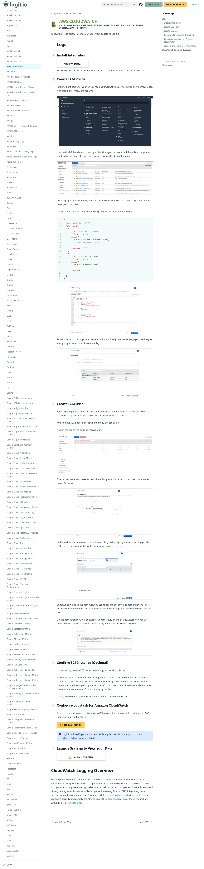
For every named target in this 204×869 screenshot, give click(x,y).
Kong (9, 840)
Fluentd (10, 362)
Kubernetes (12, 845)
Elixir (9, 305)
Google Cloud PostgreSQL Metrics (22, 532)
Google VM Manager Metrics (20, 743)
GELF (9, 372)
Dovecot (10, 290)
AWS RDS (11, 115)
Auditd (10, 41)
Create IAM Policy (172, 27)
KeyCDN (10, 830)
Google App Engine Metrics (19, 413)
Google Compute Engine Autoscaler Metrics (23, 599)
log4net (10, 856)
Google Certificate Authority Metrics (19, 446)
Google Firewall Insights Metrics (22, 654)
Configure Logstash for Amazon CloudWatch (178, 40)
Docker (10, 285)
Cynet (9, 259)
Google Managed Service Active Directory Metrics (21, 686)
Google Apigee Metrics (17, 408)
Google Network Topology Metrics (22, 709)
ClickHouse (12, 244)
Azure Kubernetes (15, 162)
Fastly (9, 336)
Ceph (9, 218)
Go (8, 387)
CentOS (10, 213)
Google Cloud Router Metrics (20, 538)
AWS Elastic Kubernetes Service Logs (21, 93)
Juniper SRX (12, 815)
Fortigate (11, 367)
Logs (164, 18)
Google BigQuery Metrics (18, 439)
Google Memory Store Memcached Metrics (23, 695)
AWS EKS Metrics (14, 82)
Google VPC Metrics (16, 748)
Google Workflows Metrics (19, 753)
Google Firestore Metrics (18, 649)
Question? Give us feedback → (173, 61)
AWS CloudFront (14, 56)
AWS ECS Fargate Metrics (18, 76)
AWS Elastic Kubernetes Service (21, 87)
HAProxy (10, 758)
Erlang (10, 310)
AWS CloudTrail (14, 61)
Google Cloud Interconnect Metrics (23, 507)
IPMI (9, 784)
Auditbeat (11, 35)
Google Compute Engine (18, 592)
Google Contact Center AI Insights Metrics (22, 607)
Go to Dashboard (71, 725)
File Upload (12, 341)
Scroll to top (166, 69)
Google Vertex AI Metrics (18, 738)
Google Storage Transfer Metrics (22, 733)
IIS (8, 779)
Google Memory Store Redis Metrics (19, 703)
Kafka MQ (11, 825)
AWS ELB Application (16, 100)
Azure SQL (11, 177)
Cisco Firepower (14, 233)
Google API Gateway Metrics (20, 403)
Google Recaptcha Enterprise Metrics (20, 721)
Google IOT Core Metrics (18, 664)
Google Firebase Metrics (18, 644)
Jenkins (10, 794)
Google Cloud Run (15, 543)
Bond (9, 192)
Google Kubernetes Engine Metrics (23, 675)
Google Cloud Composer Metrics (22, 468)
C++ (8, 208)
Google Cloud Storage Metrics (20, 558)
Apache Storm (13, 15)
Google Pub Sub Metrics (18, 714)
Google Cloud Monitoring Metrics (22, 522)
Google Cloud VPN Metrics (19, 579)
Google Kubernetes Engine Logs (21, 670)
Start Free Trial (175, 4)
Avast (9, 46)
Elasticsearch (13, 300)
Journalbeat (12, 799)
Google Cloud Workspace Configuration (18, 585)
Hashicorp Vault (14, 763)
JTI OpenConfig (14, 810)
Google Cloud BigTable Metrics (21, 463)
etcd (9, 321)
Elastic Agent (13, 295)
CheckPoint (12, 223)
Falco (9, 331)
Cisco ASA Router (14, 228)
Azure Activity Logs (15, 141)
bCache (10, 182)
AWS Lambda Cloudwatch (18, 110)
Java (8, 789)
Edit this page (167, 65)
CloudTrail (122, 795)
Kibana (10, 835)
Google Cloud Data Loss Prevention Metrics (23, 475)
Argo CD (10, 30)
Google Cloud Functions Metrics (21, 486)
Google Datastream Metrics (19, 634)
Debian (10, 264)
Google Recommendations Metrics (23, 727)
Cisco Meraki (12, 239)
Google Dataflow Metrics (18, 613)
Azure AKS (11, 146)
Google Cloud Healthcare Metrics (22, 497)
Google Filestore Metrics (18, 639)
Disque (10, 274)
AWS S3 (10, 120)
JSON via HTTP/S (14, 804)
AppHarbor (12, 25)
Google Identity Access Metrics (21, 659)
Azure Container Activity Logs (20, 151)
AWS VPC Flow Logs (15, 131)
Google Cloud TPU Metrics (19, 568)
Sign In (194, 4)
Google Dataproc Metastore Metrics (23, 618)
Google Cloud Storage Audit (19, 553)
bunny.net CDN (14, 197)
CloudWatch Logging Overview (177, 50)
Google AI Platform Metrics (19, 398)
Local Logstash (13, 851)
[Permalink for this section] (68, 44)
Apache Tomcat (14, 20)
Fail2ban (11, 326)
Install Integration (172, 23)
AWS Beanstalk (13, 51)
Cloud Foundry (13, 249)
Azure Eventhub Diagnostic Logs (22, 156)
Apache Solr (12, 10)
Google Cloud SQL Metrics (19, 548)
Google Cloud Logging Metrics (21, 517)
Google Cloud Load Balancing (20, 512)
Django (10, 280)
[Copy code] (149, 220)
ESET (9, 315)
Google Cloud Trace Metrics (19, 574)
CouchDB (11, 254)
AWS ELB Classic (14, 105)
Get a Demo (153, 4)
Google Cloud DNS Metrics (19, 481)
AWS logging (74, 802)
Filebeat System (14, 351)
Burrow (10, 203)
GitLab (10, 382)
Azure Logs (12, 167)
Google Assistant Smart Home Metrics (20, 420)
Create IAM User (171, 31)
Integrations (57, 13)
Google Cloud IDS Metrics (18, 502)
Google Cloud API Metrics (18, 453)
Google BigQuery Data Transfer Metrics (21, 433)
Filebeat (10, 346)
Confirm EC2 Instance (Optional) (179, 35)
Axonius (10, 136)
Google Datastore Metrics (18, 628)
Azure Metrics (13, 172)
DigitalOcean (13, 269)
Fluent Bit (11, 357)
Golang (10, 392)
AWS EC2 (11, 71)
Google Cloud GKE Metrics (19, 491)
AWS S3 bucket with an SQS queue (23, 126)
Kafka (9, 820)
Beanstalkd (12, 187)
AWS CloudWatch (15, 66)
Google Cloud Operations (18, 527)
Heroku (10, 774)
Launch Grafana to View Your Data (180, 46)
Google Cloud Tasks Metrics (19, 563)
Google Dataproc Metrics (18, 623)
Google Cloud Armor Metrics (20, 458)
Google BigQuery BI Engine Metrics (23, 426)
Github (10, 377)
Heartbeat (11, 768)
